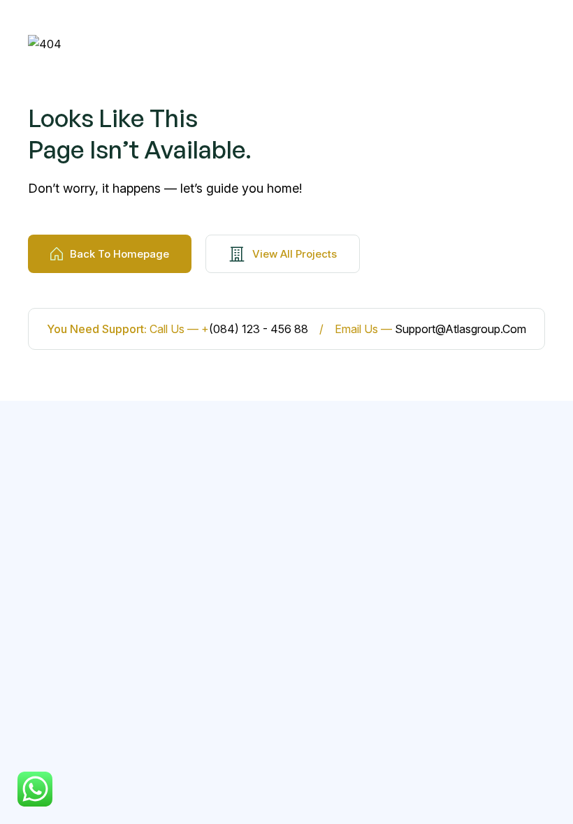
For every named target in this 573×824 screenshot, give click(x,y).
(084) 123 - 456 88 (258, 329)
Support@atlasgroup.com (460, 329)
